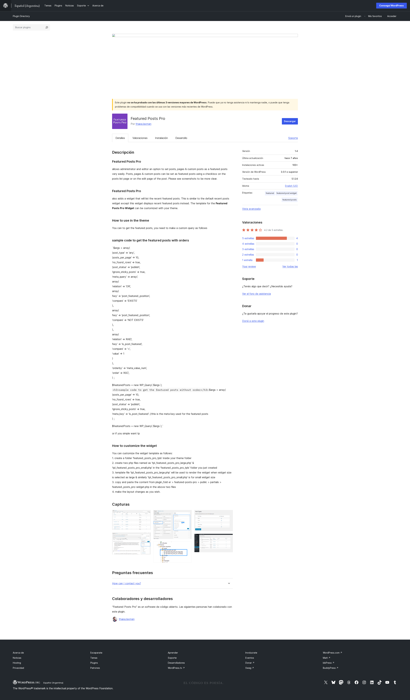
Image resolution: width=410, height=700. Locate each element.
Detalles (120, 138)
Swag (249, 668)
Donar (249, 662)
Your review (249, 266)
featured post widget (287, 193)
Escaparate (96, 652)
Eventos (249, 657)
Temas (93, 657)
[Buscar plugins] (47, 27)
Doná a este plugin (253, 321)
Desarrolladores (176, 662)
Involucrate (251, 652)
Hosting (17, 662)
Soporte (293, 138)
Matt (326, 657)
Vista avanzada (251, 208)
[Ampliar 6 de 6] (228, 538)
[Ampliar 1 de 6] (146, 514)
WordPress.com (332, 652)
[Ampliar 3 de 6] (187, 514)
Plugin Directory (21, 16)
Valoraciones (140, 138)
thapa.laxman (143, 123)
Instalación (161, 138)
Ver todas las (290, 266)
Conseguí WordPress (391, 5)
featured (270, 193)
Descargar (290, 121)
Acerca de (18, 652)
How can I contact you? (126, 583)
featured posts (290, 200)
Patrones (95, 668)
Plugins (94, 662)
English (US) (291, 185)
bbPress (328, 662)
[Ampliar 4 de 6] (187, 545)
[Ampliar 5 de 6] (228, 514)
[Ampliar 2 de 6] (146, 536)
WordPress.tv (176, 668)
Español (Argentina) (53, 682)
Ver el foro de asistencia (256, 293)
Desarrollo (181, 138)
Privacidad (18, 668)
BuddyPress (330, 668)
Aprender (173, 652)
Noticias (17, 657)
